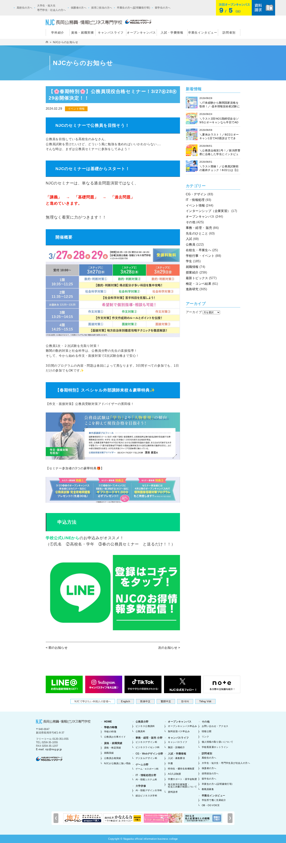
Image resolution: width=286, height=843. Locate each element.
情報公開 (206, 731)
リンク (205, 736)
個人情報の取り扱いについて (217, 742)
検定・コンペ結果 (198, 283)
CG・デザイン (196, 194)
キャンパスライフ (111, 32)
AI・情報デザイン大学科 (149, 790)
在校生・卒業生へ (198, 250)
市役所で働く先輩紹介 (214, 800)
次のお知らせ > (169, 647)
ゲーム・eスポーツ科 (147, 769)
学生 (189, 261)
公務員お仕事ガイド (115, 737)
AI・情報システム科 (146, 779)
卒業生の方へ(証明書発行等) (133, 7)
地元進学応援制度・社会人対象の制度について (182, 785)
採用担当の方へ (210, 773)
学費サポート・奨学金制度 (182, 779)
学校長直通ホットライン (215, 747)
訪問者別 (229, 32)
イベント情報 (195, 205)
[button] (230, 818)
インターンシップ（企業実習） (208, 211)
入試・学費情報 (172, 32)
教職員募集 (208, 789)
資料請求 (173, 792)
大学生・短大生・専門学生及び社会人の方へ (226, 763)
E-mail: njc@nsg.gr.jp (49, 749)
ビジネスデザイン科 (146, 742)
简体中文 (145, 701)
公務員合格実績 (112, 758)
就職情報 (192, 266)
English (125, 701)
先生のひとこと (197, 233)
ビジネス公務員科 (145, 726)
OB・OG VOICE (210, 805)
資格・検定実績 (112, 748)
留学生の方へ (162, 7)
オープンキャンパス (141, 32)
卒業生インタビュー (202, 32)
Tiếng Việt (205, 701)
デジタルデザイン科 (146, 758)
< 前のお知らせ (57, 647)
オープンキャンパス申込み (182, 726)
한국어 (185, 701)
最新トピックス (197, 278)
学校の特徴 (110, 727)
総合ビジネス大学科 (146, 795)
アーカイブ (194, 312)
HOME (108, 721)
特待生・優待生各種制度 (181, 768)
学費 (170, 763)
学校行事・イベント (200, 255)
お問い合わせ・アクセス (215, 726)
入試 (189, 238)
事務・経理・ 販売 (199, 227)
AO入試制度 (174, 774)
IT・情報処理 (195, 199)
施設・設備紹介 (176, 747)
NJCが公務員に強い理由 (117, 763)
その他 (190, 222)
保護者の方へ (78, 7)
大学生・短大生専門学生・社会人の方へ (51, 7)
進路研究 (192, 289)
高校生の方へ (24, 7)
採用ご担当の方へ (101, 7)
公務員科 (140, 731)
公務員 (190, 244)
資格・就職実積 (82, 32)
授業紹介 (192, 272)
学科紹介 (57, 32)
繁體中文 (166, 701)
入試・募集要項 (176, 758)
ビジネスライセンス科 (148, 747)
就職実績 (109, 753)
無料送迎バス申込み (179, 731)
